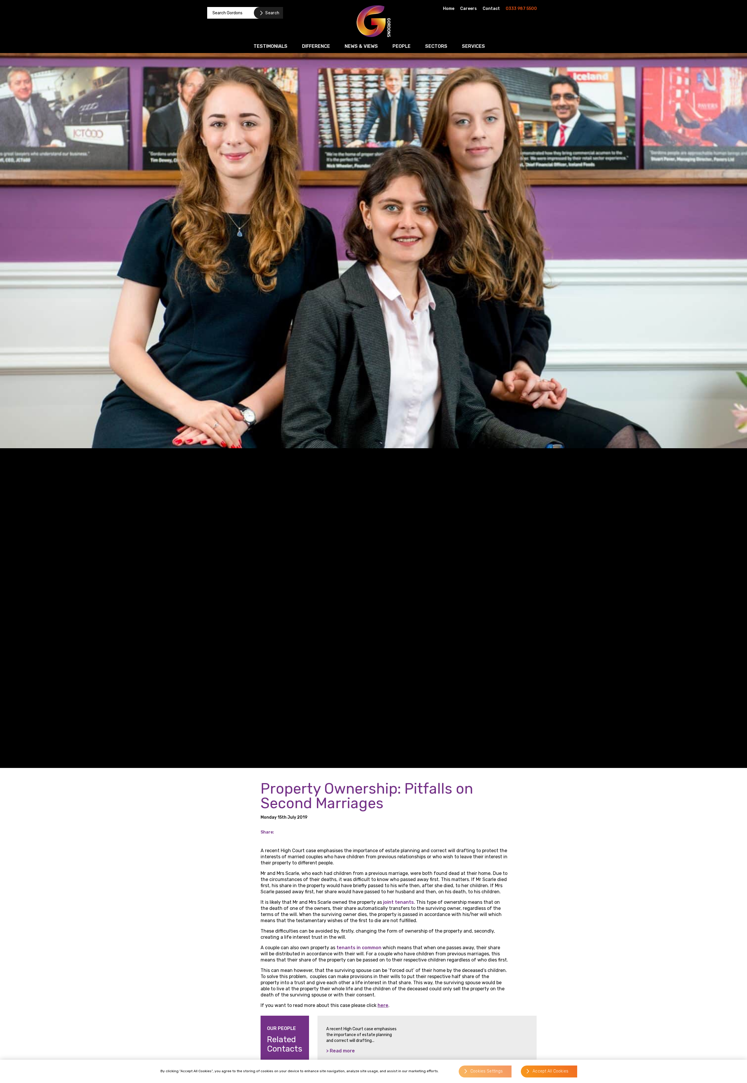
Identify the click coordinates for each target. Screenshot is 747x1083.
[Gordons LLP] (373, 21)
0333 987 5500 (521, 8)
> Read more (340, 1051)
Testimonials (270, 46)
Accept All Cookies (550, 1071)
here (383, 1005)
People (401, 46)
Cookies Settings (486, 1071)
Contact (491, 8)
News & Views (361, 46)
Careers (468, 8)
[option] (427, 1046)
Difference (316, 46)
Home (448, 8)
